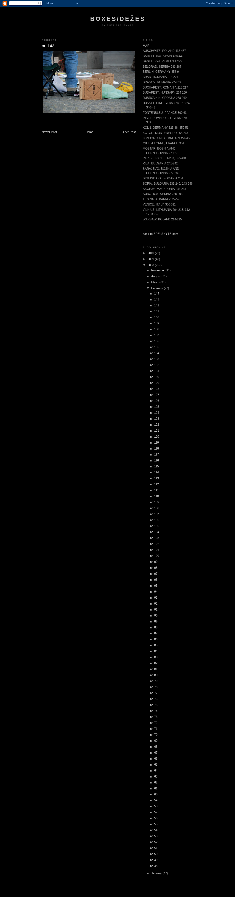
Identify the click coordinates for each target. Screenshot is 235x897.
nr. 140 (154, 317)
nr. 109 (154, 502)
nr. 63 (153, 776)
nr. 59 (153, 800)
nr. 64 (153, 770)
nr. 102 (154, 544)
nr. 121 (154, 430)
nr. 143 (154, 299)
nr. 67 (153, 752)
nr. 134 (154, 353)
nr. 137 (154, 335)
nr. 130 (154, 377)
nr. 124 (154, 412)
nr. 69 (153, 740)
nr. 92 (153, 603)
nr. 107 (154, 514)
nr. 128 (154, 389)
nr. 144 (154, 293)
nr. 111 (154, 490)
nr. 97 (153, 573)
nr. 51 (153, 848)
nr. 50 (153, 854)
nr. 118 (154, 448)
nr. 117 (154, 454)
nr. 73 (153, 717)
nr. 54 (153, 830)
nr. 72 (153, 723)
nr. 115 (154, 466)
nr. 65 (153, 764)
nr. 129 (154, 383)
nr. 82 (153, 663)
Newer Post (49, 132)
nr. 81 (153, 669)
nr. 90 (153, 615)
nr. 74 (153, 711)
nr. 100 (154, 556)
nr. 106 (154, 520)
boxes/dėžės (117, 18)
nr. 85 (153, 645)
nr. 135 (154, 347)
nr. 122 (154, 424)
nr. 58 (153, 806)
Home (89, 132)
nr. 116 (154, 460)
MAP (146, 45)
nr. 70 (153, 734)
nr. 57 (153, 812)
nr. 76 (153, 699)
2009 (151, 259)
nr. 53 (153, 836)
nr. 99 (153, 562)
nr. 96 (153, 579)
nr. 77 (153, 693)
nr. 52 (153, 842)
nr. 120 (154, 436)
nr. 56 (153, 818)
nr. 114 (154, 472)
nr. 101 (154, 550)
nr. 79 (153, 681)
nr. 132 (154, 365)
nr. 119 (154, 442)
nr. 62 (153, 782)
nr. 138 (154, 329)
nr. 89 (153, 621)
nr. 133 (154, 359)
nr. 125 (154, 406)
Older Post (129, 132)
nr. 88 (153, 627)
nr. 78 (153, 687)
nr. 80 (153, 675)
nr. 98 (153, 567)
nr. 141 (154, 311)
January (157, 873)
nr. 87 (153, 633)
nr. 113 (154, 478)
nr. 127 (154, 395)
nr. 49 (153, 860)
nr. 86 (153, 639)
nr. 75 (153, 705)
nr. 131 (154, 371)
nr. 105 (154, 526)
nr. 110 (154, 496)
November (158, 270)
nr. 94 (153, 591)
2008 (151, 265)
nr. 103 (154, 538)
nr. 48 (153, 866)
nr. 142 (154, 305)
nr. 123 (154, 418)
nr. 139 (154, 323)
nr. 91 (153, 609)
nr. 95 (153, 585)
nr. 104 (154, 532)
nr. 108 (154, 508)
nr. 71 (153, 728)
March (155, 282)
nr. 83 (153, 657)
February (157, 288)
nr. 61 (153, 788)
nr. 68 (153, 746)
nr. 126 (154, 401)
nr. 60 (153, 794)
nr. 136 (154, 341)
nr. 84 (153, 651)
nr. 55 (153, 824)
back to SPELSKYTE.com (160, 234)
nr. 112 (154, 484)
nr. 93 (153, 597)
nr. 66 (153, 758)
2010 (151, 253)
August (156, 276)
